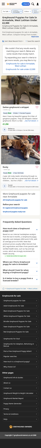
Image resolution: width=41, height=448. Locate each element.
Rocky (5, 167)
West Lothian (32, 289)
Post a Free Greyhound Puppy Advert (18, 351)
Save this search (33, 41)
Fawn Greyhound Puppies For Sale (17, 326)
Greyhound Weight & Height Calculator (18, 393)
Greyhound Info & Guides (13, 377)
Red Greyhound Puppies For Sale (16, 332)
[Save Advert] (37, 107)
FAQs (5, 419)
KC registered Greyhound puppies (15, 208)
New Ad (26, 4)
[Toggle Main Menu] (3, 4)
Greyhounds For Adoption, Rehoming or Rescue (19, 345)
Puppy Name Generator (13, 403)
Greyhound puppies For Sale (14, 300)
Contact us (8, 388)
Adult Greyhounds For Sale (14, 306)
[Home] (3, 289)
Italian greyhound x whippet (16, 107)
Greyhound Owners (13, 4)
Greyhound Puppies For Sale (16, 289)
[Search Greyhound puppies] (33, 4)
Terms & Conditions (11, 414)
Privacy (6, 409)
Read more (35, 37)
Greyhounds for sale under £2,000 (20, 69)
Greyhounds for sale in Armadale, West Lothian (20, 64)
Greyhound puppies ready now (14, 212)
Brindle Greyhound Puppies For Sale (17, 321)
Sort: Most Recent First (13, 41)
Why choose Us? (10, 367)
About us (7, 383)
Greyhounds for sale (11, 296)
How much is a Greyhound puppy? (17, 361)
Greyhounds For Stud (12, 339)
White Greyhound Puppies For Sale (17, 316)
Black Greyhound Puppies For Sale (17, 311)
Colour (26, 11)
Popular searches (10, 356)
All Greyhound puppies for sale (15, 200)
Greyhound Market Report (13, 398)
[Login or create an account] (38, 4)
